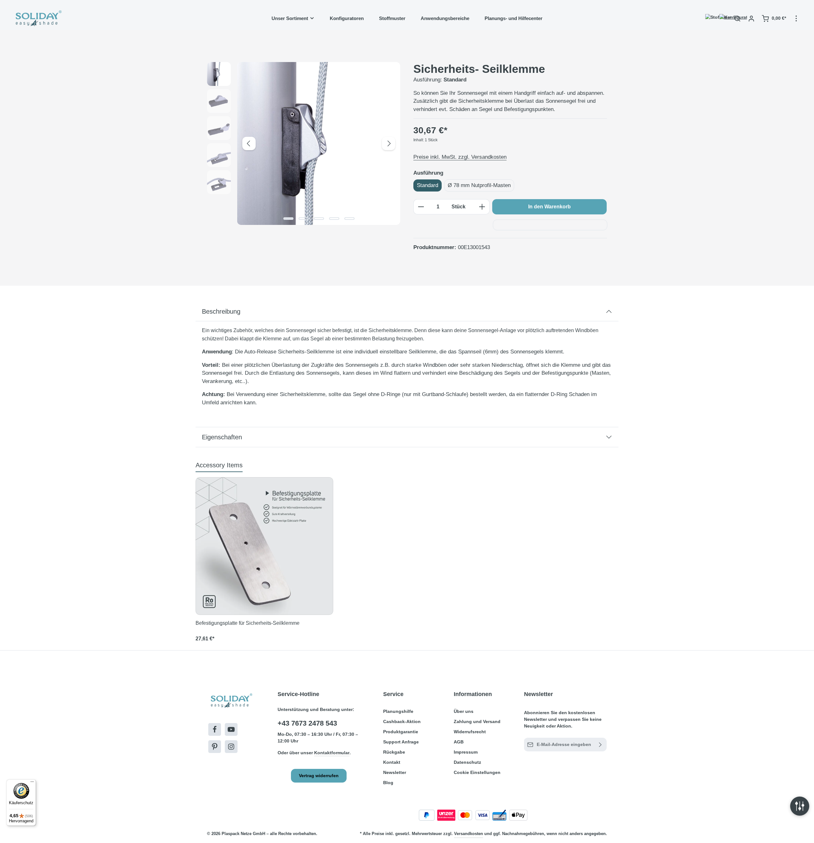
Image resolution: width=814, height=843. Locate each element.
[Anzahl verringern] (420, 206)
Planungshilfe (398, 711)
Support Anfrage (401, 741)
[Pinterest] (214, 746)
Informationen (473, 694)
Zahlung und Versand (477, 721)
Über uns (463, 711)
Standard (427, 185)
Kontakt (391, 762)
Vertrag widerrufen (319, 775)
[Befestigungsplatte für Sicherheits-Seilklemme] (264, 546)
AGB (459, 741)
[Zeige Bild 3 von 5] (319, 218)
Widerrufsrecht (470, 731)
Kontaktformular (331, 752)
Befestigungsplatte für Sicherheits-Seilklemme (248, 623)
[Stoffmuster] (709, 18)
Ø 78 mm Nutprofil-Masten (479, 185)
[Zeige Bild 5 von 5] (349, 218)
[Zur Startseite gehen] (37, 18)
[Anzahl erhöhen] (482, 206)
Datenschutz (467, 762)
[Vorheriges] (249, 143)
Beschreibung (221, 311)
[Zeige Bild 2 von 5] (304, 218)
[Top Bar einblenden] (796, 18)
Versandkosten (468, 833)
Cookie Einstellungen (477, 772)
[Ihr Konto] (751, 18)
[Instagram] (231, 746)
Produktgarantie (400, 731)
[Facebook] (214, 729)
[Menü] (32, 783)
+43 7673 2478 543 (307, 723)
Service (393, 694)
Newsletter (394, 772)
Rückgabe (394, 752)
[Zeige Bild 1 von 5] (288, 218)
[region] (304, 143)
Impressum (466, 752)
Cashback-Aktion (402, 721)
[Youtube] (231, 729)
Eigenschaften (222, 437)
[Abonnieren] (600, 744)
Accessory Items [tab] (219, 465)
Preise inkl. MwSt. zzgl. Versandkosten (460, 157)
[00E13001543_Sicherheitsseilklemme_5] (318, 143)
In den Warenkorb (549, 206)
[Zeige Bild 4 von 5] (334, 218)
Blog (388, 782)
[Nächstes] (388, 143)
